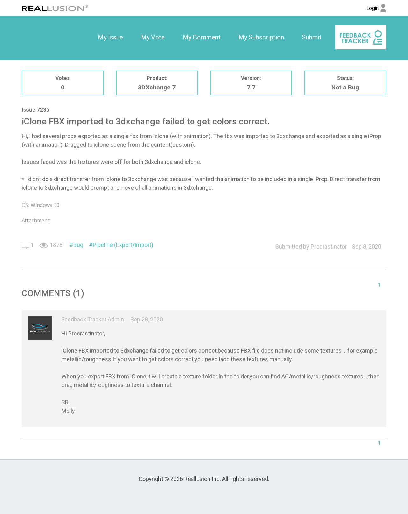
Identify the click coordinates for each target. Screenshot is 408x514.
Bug (78, 245)
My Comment (202, 37)
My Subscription (261, 37)
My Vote (153, 37)
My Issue (110, 37)
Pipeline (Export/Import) (123, 245)
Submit (312, 37)
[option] (110, 37)
